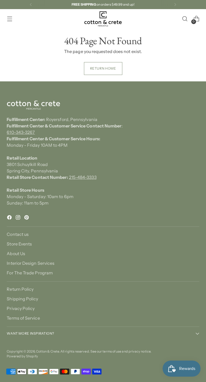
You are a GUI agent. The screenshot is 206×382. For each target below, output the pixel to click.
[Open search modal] (184, 18)
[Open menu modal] (9, 18)
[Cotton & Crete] (103, 19)
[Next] (175, 4)
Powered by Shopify (22, 356)
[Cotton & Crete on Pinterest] (27, 218)
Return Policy (20, 289)
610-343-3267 (21, 132)
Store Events (19, 244)
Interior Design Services (30, 263)
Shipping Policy (22, 298)
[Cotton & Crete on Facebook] (10, 218)
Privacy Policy (21, 308)
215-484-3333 (83, 177)
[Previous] (31, 4)
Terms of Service (23, 318)
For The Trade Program (30, 272)
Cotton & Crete (47, 351)
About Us (16, 253)
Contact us (18, 234)
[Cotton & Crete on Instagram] (18, 218)
